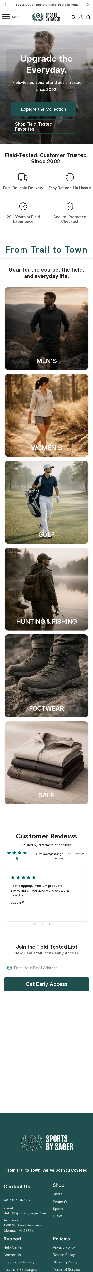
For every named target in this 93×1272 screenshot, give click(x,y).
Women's (60, 1201)
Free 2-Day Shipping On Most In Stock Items (46, 4)
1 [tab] (34, 924)
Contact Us (12, 1255)
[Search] (74, 16)
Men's (58, 1194)
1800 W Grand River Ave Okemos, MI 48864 (23, 1228)
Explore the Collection (43, 109)
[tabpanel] (46, 895)
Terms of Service (66, 1269)
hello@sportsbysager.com (25, 1213)
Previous (5, 4)
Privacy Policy (64, 1247)
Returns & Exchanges (20, 1269)
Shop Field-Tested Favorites (33, 126)
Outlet (57, 1216)
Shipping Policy (65, 1262)
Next (87, 4)
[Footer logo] (46, 1163)
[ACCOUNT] (81, 16)
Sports (58, 1209)
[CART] (88, 16)
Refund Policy (64, 1255)
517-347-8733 (23, 1200)
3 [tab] (49, 924)
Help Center (13, 1247)
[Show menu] (6, 16)
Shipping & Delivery (19, 1262)
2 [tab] (42, 924)
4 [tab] (56, 924)
